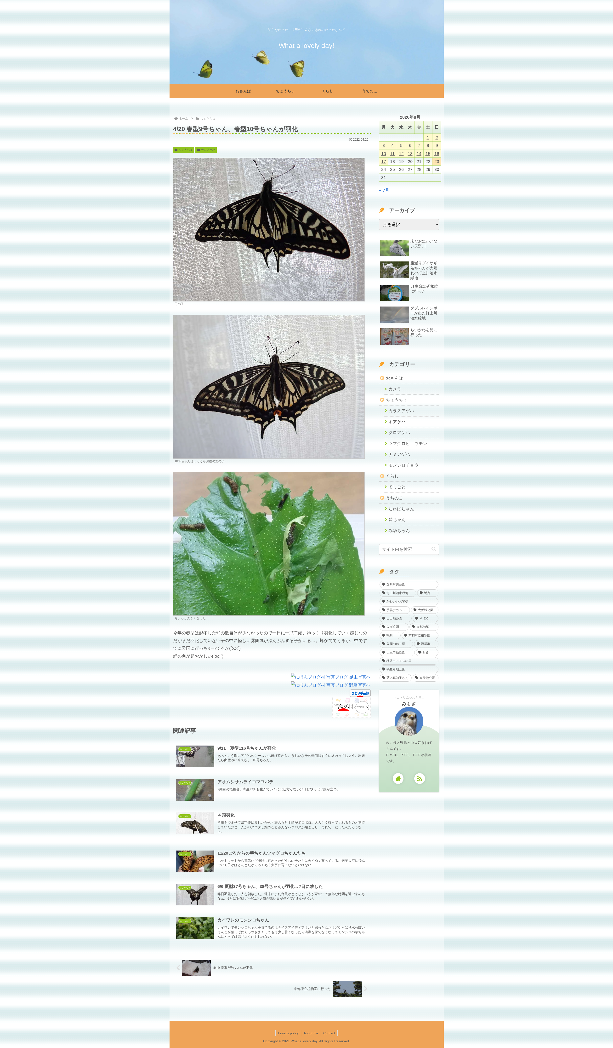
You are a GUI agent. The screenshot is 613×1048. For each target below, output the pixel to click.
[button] (434, 549)
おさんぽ (394, 378)
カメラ (394, 389)
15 (428, 153)
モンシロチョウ (403, 465)
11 (392, 153)
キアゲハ (397, 421)
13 (410, 153)
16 (436, 153)
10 (383, 153)
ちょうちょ (185, 149)
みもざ (409, 703)
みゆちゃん (399, 530)
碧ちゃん (397, 519)
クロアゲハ (399, 432)
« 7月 (384, 190)
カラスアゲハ (401, 410)
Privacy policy (288, 1033)
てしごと (397, 487)
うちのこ (394, 498)
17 (383, 161)
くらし (392, 476)
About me (311, 1033)
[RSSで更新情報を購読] (419, 778)
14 (419, 153)
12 (401, 153)
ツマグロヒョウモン (407, 443)
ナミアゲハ (208, 149)
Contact (329, 1033)
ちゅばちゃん (401, 508)
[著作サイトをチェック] (398, 778)
